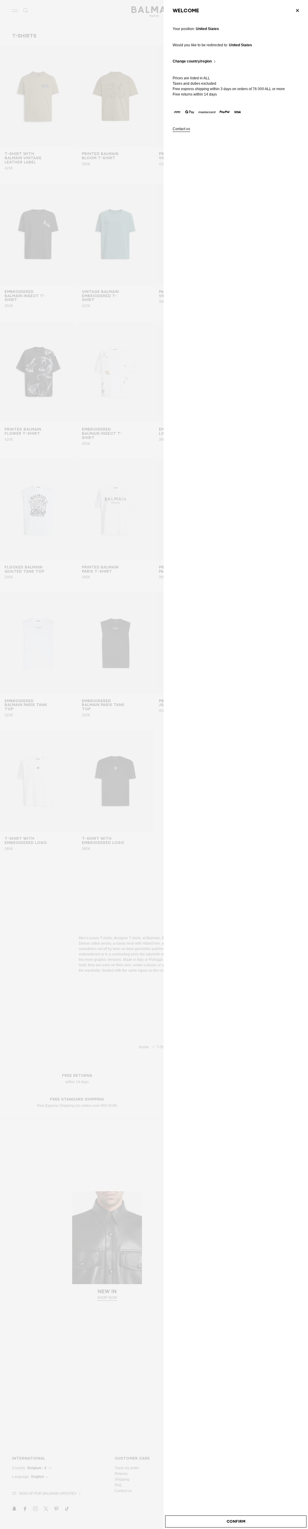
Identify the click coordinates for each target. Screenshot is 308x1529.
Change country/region (192, 61)
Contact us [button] (181, 129)
